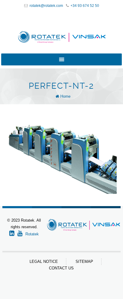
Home (65, 96)
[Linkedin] (13, 234)
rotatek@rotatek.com (46, 6)
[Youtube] (21, 234)
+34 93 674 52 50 (84, 6)
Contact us (61, 268)
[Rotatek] (61, 36)
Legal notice (44, 261)
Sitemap (84, 261)
